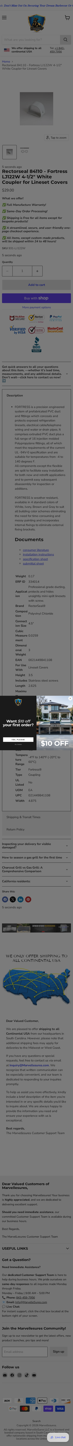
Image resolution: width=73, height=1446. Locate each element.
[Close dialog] (70, 698)
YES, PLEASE (18, 739)
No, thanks (18, 744)
